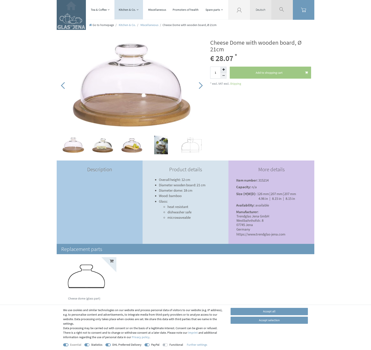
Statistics (96, 345)
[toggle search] (282, 10)
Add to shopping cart (269, 73)
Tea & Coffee (99, 10)
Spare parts (212, 10)
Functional (176, 345)
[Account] (239, 10)
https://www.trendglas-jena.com (260, 234)
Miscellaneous (157, 10)
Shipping (235, 84)
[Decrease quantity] (223, 76)
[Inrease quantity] (223, 70)
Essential (75, 345)
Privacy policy (140, 337)
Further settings (197, 345)
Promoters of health (186, 10)
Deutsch (260, 10)
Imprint (193, 333)
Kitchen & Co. (127, 10)
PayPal (155, 345)
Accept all (269, 311)
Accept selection (269, 320)
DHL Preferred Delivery (126, 345)
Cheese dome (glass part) (84, 298)
